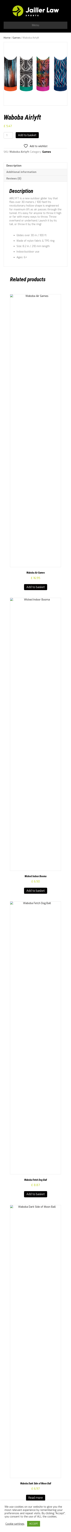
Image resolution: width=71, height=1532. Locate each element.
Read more (35, 1498)
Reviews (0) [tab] (13, 178)
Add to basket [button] (35, 587)
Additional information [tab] (21, 172)
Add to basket (27, 135)
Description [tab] (13, 165)
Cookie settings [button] (14, 1523)
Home (7, 37)
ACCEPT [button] (33, 1523)
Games (17, 37)
